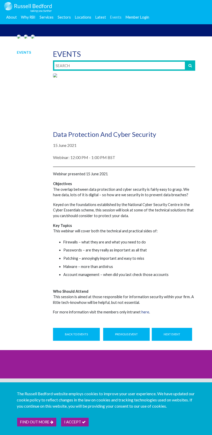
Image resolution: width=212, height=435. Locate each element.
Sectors (64, 17)
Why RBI (28, 17)
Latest (100, 17)
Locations (83, 17)
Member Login (137, 17)
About (11, 17)
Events (116, 17)
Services (47, 17)
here (145, 312)
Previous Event (126, 334)
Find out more (35, 422)
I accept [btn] (73, 422)
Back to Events (76, 334)
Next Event (172, 334)
